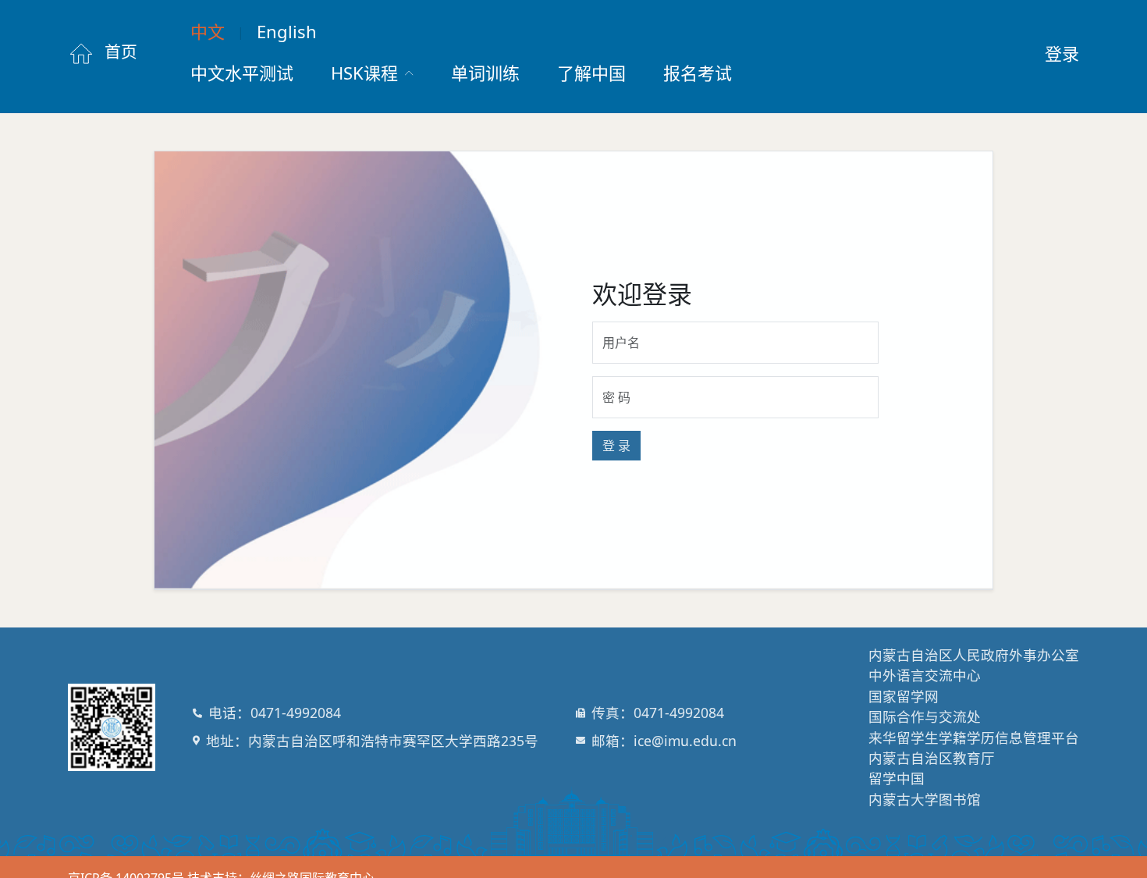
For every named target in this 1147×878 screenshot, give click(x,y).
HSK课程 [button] (367, 72)
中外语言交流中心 (924, 675)
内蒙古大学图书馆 (924, 799)
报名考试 (697, 72)
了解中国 (591, 72)
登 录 (616, 445)
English (287, 31)
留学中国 (896, 778)
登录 (1062, 53)
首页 (119, 51)
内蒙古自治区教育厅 (931, 757)
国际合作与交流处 (924, 716)
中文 (207, 31)
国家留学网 (903, 696)
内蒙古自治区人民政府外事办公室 (973, 654)
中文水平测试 (241, 72)
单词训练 (485, 72)
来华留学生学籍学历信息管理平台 (973, 737)
